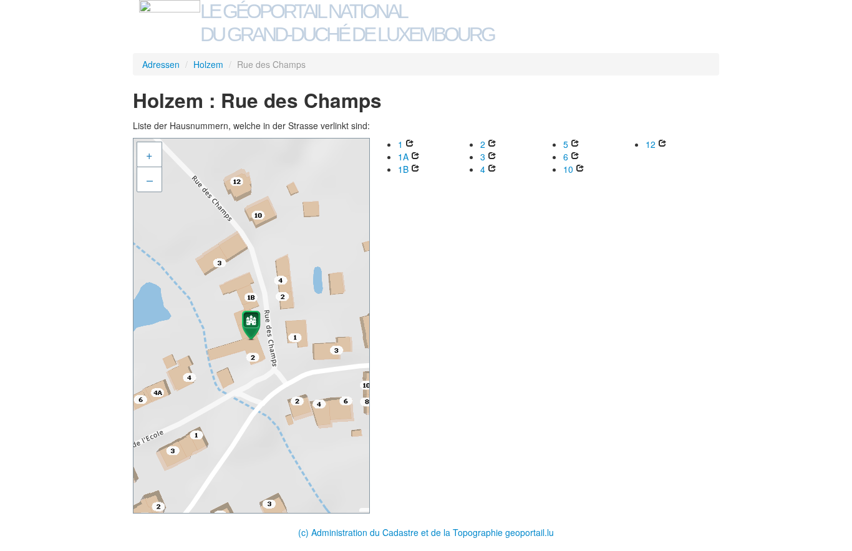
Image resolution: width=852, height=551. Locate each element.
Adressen (161, 64)
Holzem (208, 64)
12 (651, 144)
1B (403, 169)
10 (568, 169)
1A (403, 156)
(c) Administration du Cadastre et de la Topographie (401, 532)
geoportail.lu (529, 532)
